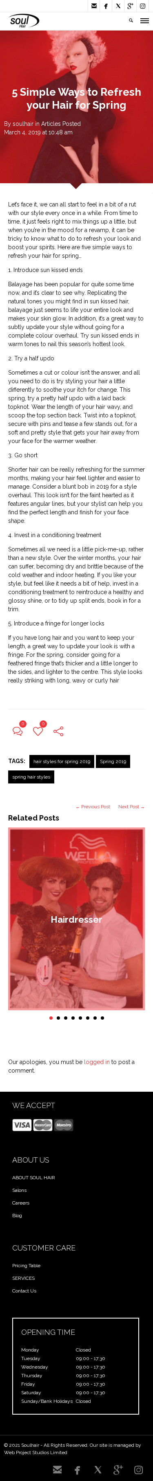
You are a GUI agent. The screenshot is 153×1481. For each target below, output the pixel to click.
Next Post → (131, 807)
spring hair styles (31, 777)
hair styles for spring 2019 (61, 761)
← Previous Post (92, 807)
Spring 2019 (113, 761)
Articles (51, 124)
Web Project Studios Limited (35, 1452)
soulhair (23, 124)
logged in (97, 1062)
